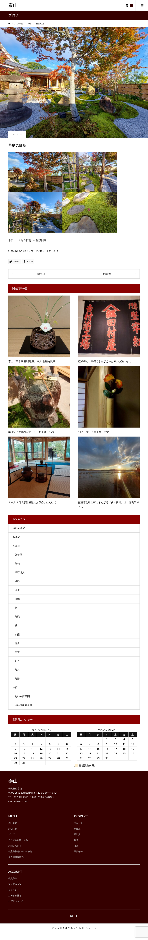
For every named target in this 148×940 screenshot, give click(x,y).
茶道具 (16, 546)
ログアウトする (15, 901)
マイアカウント (15, 884)
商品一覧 (78, 823)
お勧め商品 (18, 528)
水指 (17, 634)
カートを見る (14, 895)
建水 (17, 590)
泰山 (13, 5)
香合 (17, 643)
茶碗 (17, 616)
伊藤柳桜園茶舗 (23, 705)
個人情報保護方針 (17, 857)
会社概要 (12, 823)
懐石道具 (20, 572)
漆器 (76, 845)
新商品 (16, 537)
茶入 (17, 669)
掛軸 (17, 599)
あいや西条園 (22, 696)
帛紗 (17, 581)
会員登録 (12, 878)
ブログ (11, 834)
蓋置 (17, 652)
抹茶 (15, 687)
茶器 (17, 678)
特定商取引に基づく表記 (20, 851)
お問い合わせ (14, 845)
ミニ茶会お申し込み (18, 840)
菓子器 (18, 554)
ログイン (12, 889)
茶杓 (17, 563)
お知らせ (12, 828)
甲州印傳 (78, 851)
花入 (17, 660)
